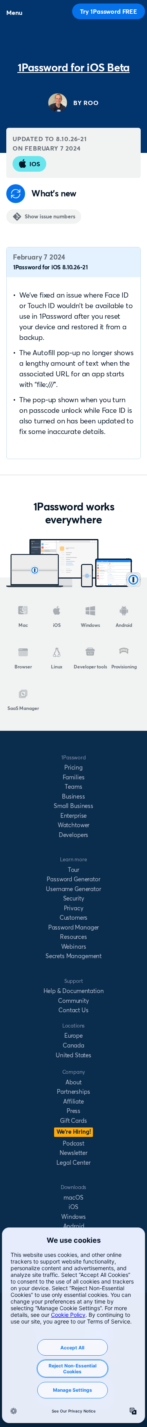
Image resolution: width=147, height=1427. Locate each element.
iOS (34, 164)
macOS (73, 1197)
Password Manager (73, 927)
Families (74, 777)
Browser (23, 667)
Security (73, 898)
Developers (73, 835)
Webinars (73, 946)
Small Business (73, 806)
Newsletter (73, 1152)
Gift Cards (73, 1120)
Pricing (73, 767)
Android (124, 625)
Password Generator (73, 879)
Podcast (73, 1143)
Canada (73, 1045)
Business (73, 796)
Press (73, 1111)
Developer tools (90, 667)
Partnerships (73, 1091)
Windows (90, 625)
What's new (53, 193)
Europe (73, 1035)
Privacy (73, 908)
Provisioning (124, 667)
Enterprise (73, 815)
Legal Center (73, 1162)
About (73, 1082)
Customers (74, 917)
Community (73, 1000)
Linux (56, 667)
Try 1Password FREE (108, 11)
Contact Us (73, 1010)
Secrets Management (73, 956)
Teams (73, 786)
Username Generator (73, 889)
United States (73, 1055)
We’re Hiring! (73, 1131)
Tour (73, 869)
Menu (14, 12)
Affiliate (73, 1101)
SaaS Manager (23, 708)
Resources (73, 936)
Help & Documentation (74, 991)
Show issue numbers (50, 216)
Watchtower (73, 825)
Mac (23, 625)
